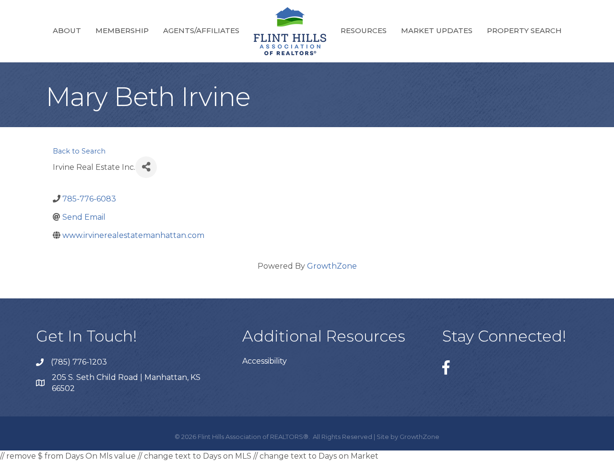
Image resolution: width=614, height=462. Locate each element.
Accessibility (264, 361)
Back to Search (79, 151)
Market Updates (436, 30)
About (67, 30)
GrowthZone (332, 266)
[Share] (146, 167)
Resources (364, 30)
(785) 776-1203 (79, 362)
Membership (122, 30)
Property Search (524, 30)
